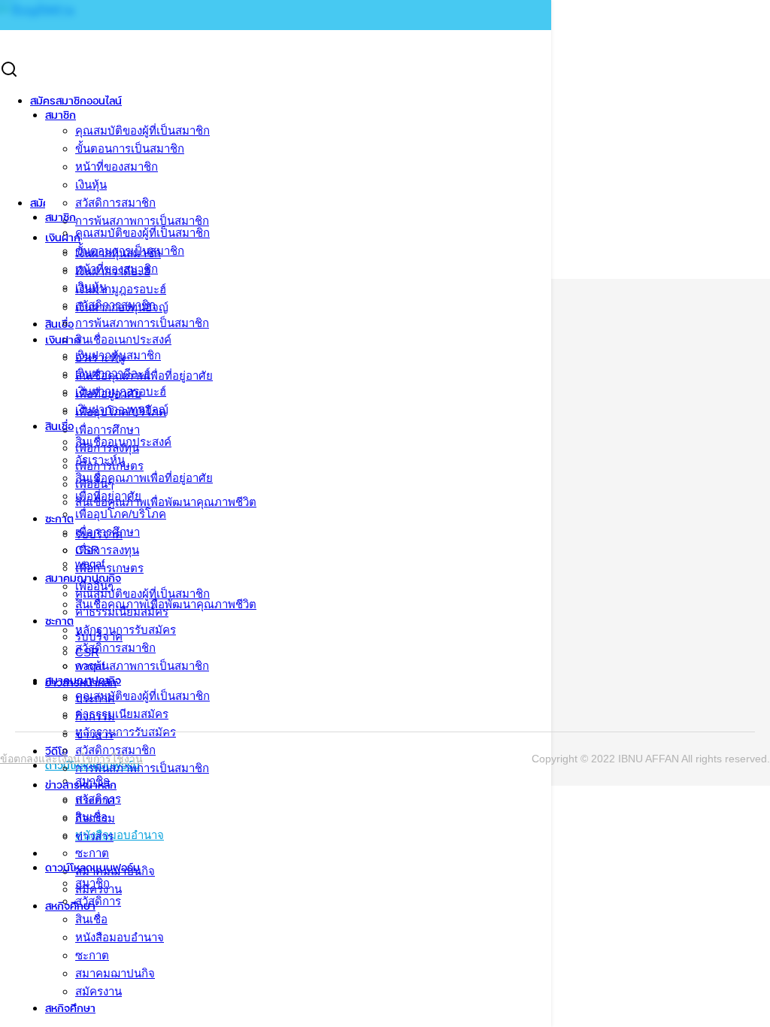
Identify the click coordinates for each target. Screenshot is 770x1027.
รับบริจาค (99, 636)
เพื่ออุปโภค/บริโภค (120, 513)
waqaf (90, 665)
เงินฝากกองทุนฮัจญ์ (121, 409)
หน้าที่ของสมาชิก (116, 166)
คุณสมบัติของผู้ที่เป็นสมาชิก (142, 130)
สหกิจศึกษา (70, 1008)
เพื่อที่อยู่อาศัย (108, 495)
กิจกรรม (95, 818)
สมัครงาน (98, 991)
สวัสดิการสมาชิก (115, 202)
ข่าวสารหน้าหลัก (81, 784)
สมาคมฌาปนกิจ (115, 973)
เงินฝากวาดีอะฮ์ (112, 373)
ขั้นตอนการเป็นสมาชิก (129, 148)
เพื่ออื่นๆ (94, 586)
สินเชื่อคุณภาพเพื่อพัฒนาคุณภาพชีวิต (165, 604)
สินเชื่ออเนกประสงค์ (123, 441)
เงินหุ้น (91, 184)
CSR (87, 652)
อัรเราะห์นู (100, 459)
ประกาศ (95, 800)
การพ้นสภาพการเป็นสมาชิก (142, 323)
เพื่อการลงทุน (107, 550)
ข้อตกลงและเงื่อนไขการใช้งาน (71, 759)
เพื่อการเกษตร (109, 568)
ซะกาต (92, 853)
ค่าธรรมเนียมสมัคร (121, 713)
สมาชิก (60, 115)
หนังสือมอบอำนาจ (119, 937)
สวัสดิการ (98, 901)
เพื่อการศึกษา (107, 532)
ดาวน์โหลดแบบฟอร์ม (92, 867)
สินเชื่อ (59, 426)
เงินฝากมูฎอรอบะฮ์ (120, 391)
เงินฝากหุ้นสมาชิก (118, 355)
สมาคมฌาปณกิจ (83, 680)
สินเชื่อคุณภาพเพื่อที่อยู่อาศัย (144, 477)
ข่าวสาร (94, 836)
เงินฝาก (62, 339)
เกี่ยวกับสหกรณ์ (35, 169)
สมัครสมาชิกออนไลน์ (76, 100)
